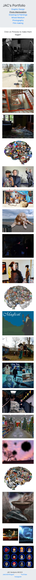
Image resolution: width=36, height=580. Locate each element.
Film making (18, 23)
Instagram (18, 577)
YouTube (24, 574)
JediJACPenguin (8, 574)
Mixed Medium (18, 17)
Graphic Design (18, 9)
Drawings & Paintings (18, 15)
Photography (18, 20)
